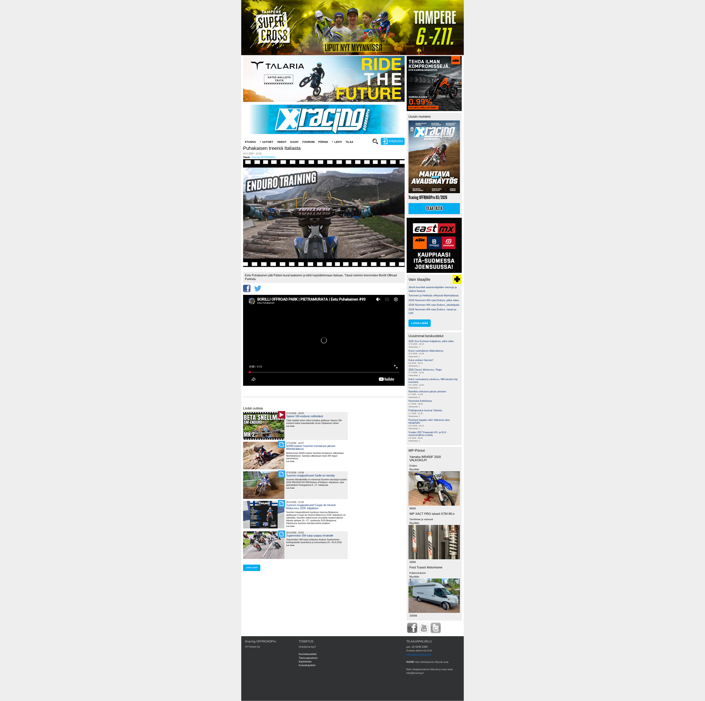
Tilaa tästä (434, 208)
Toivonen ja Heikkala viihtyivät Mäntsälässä (433, 295)
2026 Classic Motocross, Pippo (425, 369)
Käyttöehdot (305, 661)
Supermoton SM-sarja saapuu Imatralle (309, 535)
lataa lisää (252, 568)
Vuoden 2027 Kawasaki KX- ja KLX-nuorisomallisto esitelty (427, 434)
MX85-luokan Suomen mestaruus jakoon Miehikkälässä (310, 447)
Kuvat (294, 141)
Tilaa (349, 141)
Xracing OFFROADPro (264, 157)
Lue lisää (291, 426)
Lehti (338, 141)
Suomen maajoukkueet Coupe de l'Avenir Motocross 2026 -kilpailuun (311, 506)
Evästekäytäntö (307, 665)
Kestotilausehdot (308, 654)
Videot (282, 141)
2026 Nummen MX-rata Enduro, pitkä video (433, 300)
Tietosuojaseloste (308, 658)
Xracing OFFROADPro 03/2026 (427, 197)
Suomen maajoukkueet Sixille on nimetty (310, 475)
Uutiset (267, 141)
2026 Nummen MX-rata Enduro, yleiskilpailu (434, 304)
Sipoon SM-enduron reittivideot (304, 416)
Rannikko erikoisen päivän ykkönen (427, 391)
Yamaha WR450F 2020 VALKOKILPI (425, 458)
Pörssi (323, 141)
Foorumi (308, 141)
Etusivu (250, 141)
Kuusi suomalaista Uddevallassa (425, 350)
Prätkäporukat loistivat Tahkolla (425, 410)
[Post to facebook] (246, 288)
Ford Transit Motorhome (425, 567)
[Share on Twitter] (257, 288)
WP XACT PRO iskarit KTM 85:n (431, 514)
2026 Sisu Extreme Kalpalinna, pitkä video (431, 341)
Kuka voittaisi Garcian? (420, 360)
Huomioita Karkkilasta (420, 401)
